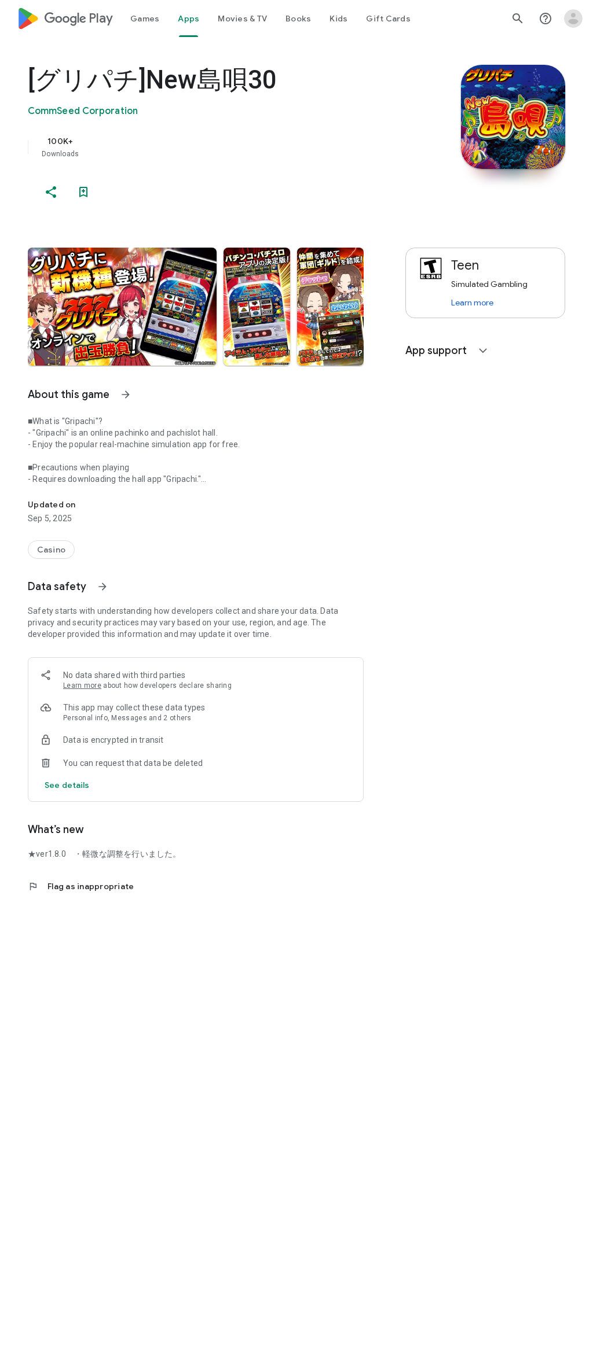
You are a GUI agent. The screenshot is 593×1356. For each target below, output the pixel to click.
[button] (122, 307)
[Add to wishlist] (83, 192)
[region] (212, 147)
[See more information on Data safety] (102, 586)
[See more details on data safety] (67, 785)
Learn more (82, 685)
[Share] (51, 192)
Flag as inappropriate (81, 886)
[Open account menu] (573, 18)
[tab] (145, 18)
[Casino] (51, 549)
